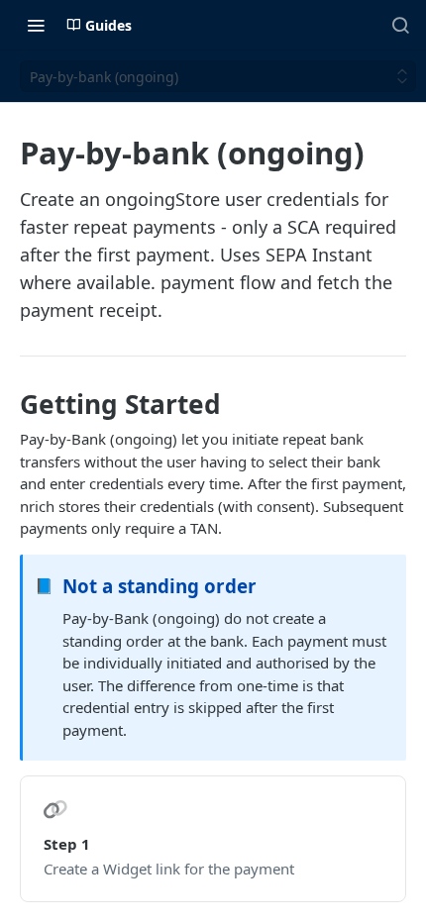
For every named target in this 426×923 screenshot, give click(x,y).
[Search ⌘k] (400, 25)
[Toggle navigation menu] (36, 25)
